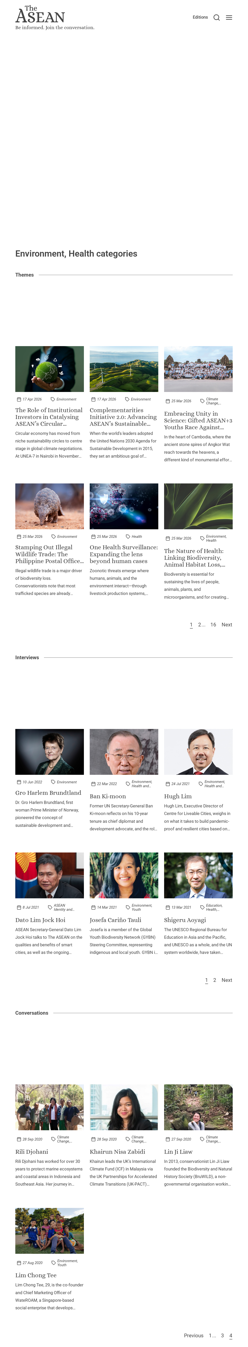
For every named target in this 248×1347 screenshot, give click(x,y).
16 (213, 625)
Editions (200, 17)
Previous (193, 1335)
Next (227, 625)
